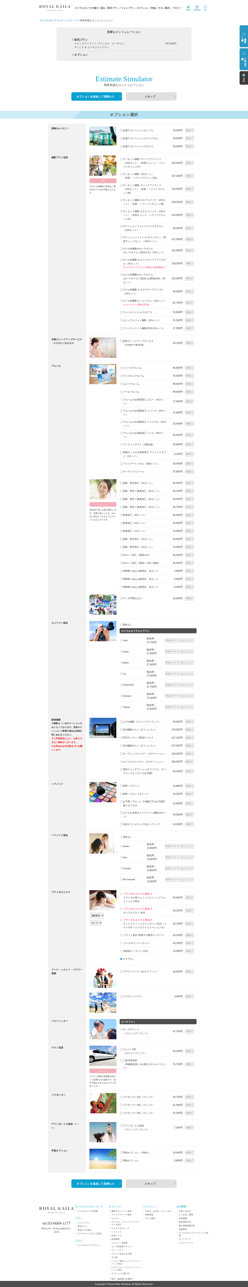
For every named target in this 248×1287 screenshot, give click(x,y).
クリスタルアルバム (133, 375)
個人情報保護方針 (187, 1225)
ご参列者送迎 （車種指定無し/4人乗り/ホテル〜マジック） (144, 1064)
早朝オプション (131, 1160)
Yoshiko (127, 868)
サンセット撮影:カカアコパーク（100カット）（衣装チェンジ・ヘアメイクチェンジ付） (144, 215)
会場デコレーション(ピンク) (138, 130)
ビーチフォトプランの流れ (90, 1233)
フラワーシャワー (132, 996)
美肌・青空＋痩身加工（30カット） (142, 491)
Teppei (126, 707)
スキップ (150, 96)
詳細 (188, 130)
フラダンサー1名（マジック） (139, 1097)
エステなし (129, 958)
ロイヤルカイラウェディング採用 (193, 1234)
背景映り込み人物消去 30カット (141, 587)
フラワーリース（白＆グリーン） (140, 971)
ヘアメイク (116, 1232)
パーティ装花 (126, 1262)
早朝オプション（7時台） (136, 1152)
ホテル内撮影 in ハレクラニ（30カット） (145, 300)
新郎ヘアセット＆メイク (136, 794)
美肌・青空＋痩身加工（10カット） (142, 507)
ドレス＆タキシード (120, 1228)
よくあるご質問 (186, 1214)
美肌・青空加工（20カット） (138, 539)
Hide (125, 640)
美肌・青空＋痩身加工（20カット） (142, 499)
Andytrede (128, 684)
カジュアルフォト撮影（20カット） (142, 320)
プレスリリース (186, 1243)
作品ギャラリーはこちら (178, 640)
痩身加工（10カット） (135, 531)
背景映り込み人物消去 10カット (141, 571)
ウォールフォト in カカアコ (137, 312)
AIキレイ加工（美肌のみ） (137, 555)
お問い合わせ (185, 1211)
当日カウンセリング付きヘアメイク (142, 824)
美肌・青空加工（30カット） (138, 483)
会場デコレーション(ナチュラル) (140, 138)
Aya (125, 857)
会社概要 (183, 1218)
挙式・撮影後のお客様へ (122, 1279)
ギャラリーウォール (133, 471)
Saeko (126, 846)
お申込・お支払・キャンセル (158, 1211)
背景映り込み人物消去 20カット (141, 579)
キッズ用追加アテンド (121, 1246)
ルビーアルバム (131, 384)
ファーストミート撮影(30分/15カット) (143, 328)
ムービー (115, 1218)
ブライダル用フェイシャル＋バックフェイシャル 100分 (144, 897)
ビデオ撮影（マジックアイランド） (142, 721)
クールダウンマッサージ (136, 943)
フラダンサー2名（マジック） (139, 1113)
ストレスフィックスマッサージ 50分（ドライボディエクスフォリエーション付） (145, 923)
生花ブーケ (116, 1235)
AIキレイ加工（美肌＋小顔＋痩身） (141, 563)
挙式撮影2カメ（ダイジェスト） (140, 745)
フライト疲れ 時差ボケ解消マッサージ (143, 935)
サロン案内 (150, 1218)
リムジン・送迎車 (119, 1243)
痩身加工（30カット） (135, 515)
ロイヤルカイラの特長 (88, 1211)
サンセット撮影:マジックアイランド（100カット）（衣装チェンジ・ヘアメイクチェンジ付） (144, 163)
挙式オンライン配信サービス (138, 737)
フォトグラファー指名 (121, 1214)
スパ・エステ (117, 1250)
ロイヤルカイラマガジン (89, 1245)
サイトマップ (185, 1239)
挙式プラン (83, 1226)
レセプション (126, 1268)
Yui (124, 673)
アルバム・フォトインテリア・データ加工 (126, 1223)
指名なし (127, 624)
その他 (114, 1257)
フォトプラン (84, 1223)
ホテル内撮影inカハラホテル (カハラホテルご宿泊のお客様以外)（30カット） (144, 278)
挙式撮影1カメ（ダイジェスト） (140, 729)
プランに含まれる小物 (121, 1254)
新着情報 (149, 1214)
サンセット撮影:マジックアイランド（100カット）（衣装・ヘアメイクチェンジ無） (144, 189)
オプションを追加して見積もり (95, 96)
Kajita (126, 651)
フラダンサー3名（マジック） (139, 1105)
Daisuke (127, 696)
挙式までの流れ (85, 1230)
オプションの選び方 (120, 1273)
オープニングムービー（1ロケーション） (145, 753)
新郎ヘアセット (131, 785)
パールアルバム (131, 391)
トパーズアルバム (132, 367)
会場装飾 (115, 1239)
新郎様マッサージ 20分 (135, 951)
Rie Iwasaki (129, 879)
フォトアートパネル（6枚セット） (141, 463)
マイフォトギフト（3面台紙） (139, 444)
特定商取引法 (185, 1222)
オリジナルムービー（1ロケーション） (143, 761)
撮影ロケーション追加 (121, 1211)
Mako (126, 662)
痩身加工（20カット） (135, 523)
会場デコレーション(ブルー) (138, 146)
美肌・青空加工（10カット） (138, 547)
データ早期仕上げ (132, 598)
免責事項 (183, 1229)
